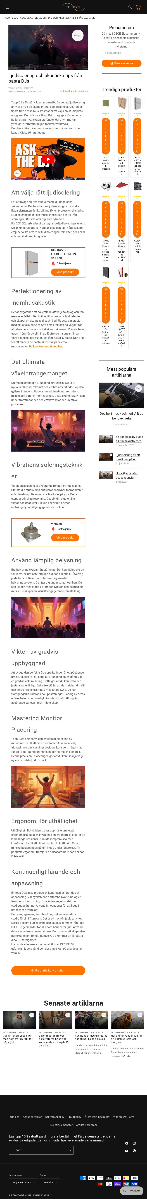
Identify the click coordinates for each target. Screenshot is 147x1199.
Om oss (14, 1116)
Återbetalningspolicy (97, 1116)
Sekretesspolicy (54, 1116)
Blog (15, 17)
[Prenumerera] (69, 1150)
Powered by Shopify (42, 1195)
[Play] (48, 159)
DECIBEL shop (24, 1195)
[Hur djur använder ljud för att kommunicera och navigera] (127, 1020)
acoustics (26, 17)
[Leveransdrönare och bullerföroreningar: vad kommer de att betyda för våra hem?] (55, 1020)
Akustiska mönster (61, 1125)
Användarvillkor (32, 1116)
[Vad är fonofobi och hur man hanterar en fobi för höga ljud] (19, 1020)
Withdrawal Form (123, 1116)
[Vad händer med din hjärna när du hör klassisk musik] (91, 1020)
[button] (7, 7)
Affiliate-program (86, 1125)
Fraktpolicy (74, 1116)
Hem (7, 17)
